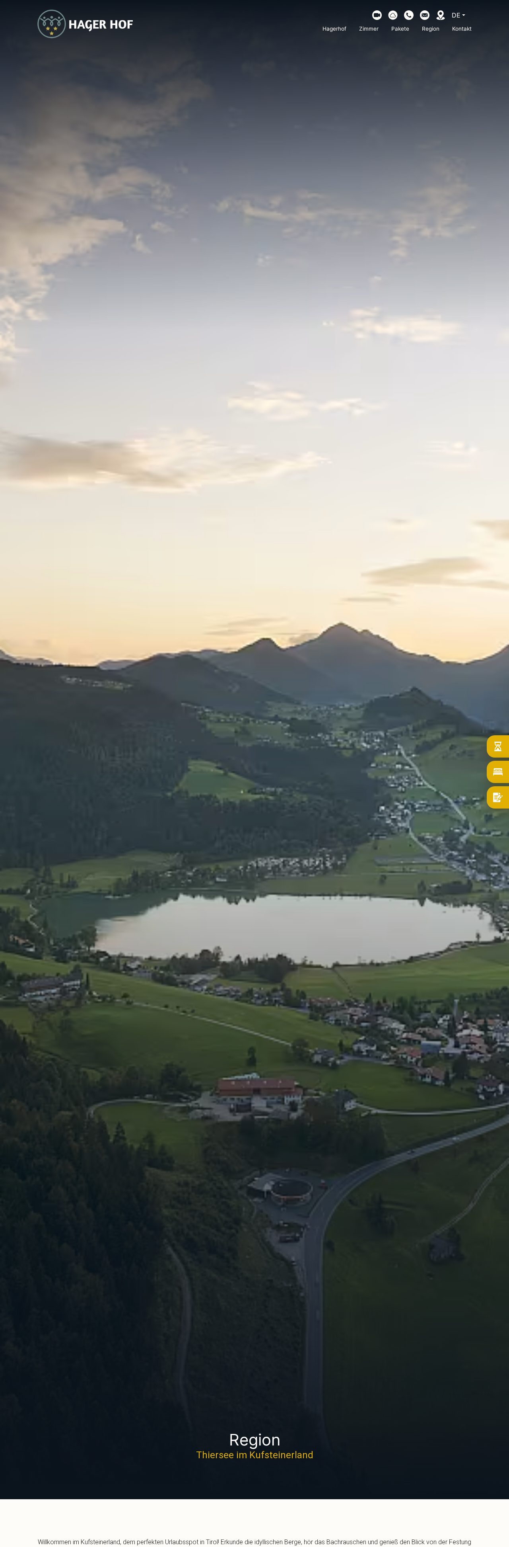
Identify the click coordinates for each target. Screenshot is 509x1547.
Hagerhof (334, 28)
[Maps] (440, 15)
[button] (409, 15)
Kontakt (462, 28)
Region (430, 28)
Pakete (400, 28)
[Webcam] (377, 15)
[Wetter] (393, 15)
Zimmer (369, 28)
